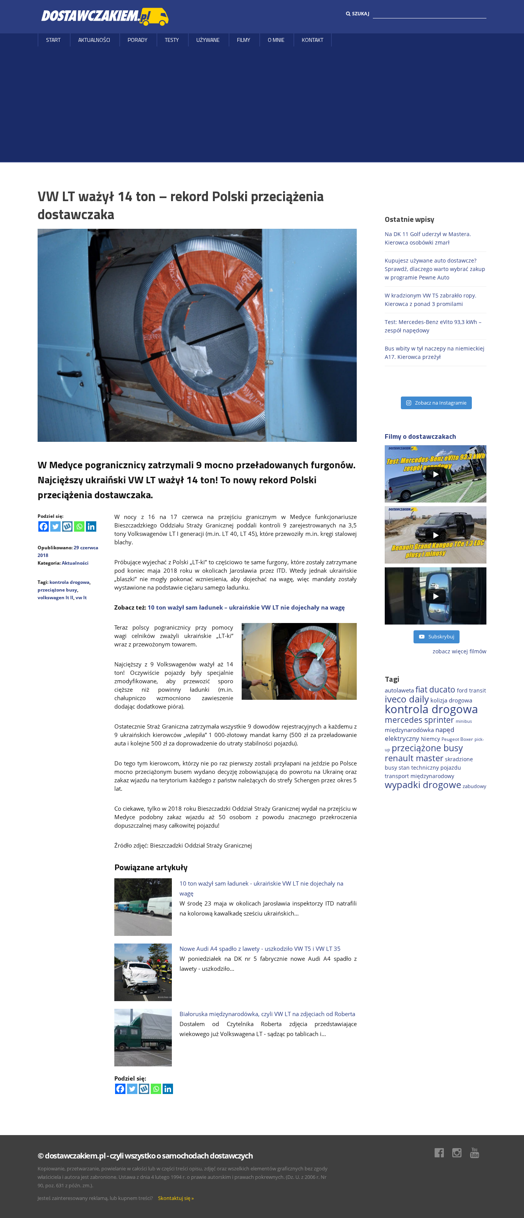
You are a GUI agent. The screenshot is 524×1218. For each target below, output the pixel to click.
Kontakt (312, 40)
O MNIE (276, 40)
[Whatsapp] (79, 526)
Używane (207, 40)
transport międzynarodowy (419, 776)
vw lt (81, 597)
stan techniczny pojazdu (430, 767)
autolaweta (399, 690)
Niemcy (430, 738)
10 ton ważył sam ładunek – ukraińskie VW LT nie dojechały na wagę (246, 607)
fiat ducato (435, 689)
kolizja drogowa (451, 700)
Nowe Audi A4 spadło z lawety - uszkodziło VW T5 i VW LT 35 (260, 948)
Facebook (443, 1153)
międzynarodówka (409, 730)
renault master (414, 758)
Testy (172, 40)
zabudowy (474, 786)
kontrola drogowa (69, 582)
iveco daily (407, 698)
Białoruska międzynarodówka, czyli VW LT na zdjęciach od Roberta (267, 1014)
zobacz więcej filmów (459, 651)
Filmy (243, 40)
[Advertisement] (262, 104)
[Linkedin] (91, 526)
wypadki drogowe (423, 784)
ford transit (471, 690)
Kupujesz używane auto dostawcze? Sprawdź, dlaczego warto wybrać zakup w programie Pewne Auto (435, 269)
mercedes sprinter (419, 719)
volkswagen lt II (55, 597)
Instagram (461, 1153)
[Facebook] (43, 526)
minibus (464, 721)
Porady (137, 40)
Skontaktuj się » (176, 1198)
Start (53, 40)
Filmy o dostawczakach (420, 436)
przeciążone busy (57, 590)
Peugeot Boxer (457, 739)
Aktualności (94, 40)
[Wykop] (67, 526)
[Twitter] (55, 526)
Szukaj (360, 13)
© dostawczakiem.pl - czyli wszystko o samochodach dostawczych (145, 1155)
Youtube (478, 1153)
